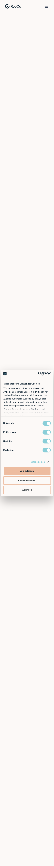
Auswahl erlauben (27, 480)
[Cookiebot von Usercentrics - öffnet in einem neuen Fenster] (38, 374)
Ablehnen (27, 490)
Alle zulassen (27, 471)
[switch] (46, 432)
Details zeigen (38, 462)
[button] (46, 6)
